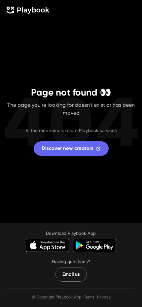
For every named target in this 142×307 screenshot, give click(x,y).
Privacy (104, 297)
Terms (89, 297)
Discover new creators (67, 148)
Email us (71, 274)
